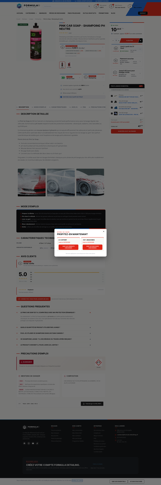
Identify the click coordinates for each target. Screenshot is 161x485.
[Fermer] (103, 231)
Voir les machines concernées (92, 247)
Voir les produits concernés (69, 247)
